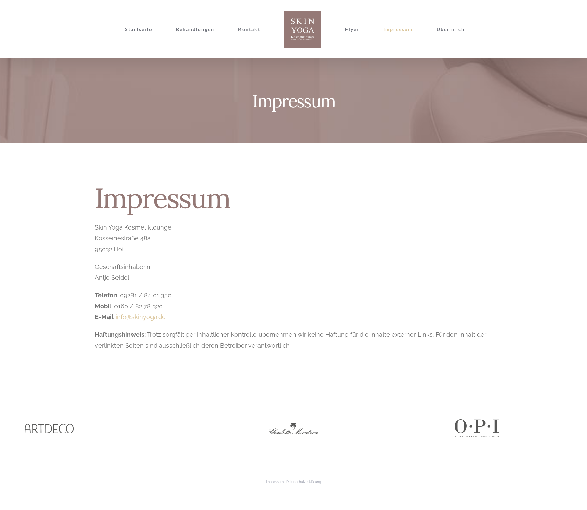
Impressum (275, 482)
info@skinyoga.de (140, 317)
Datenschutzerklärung (303, 482)
